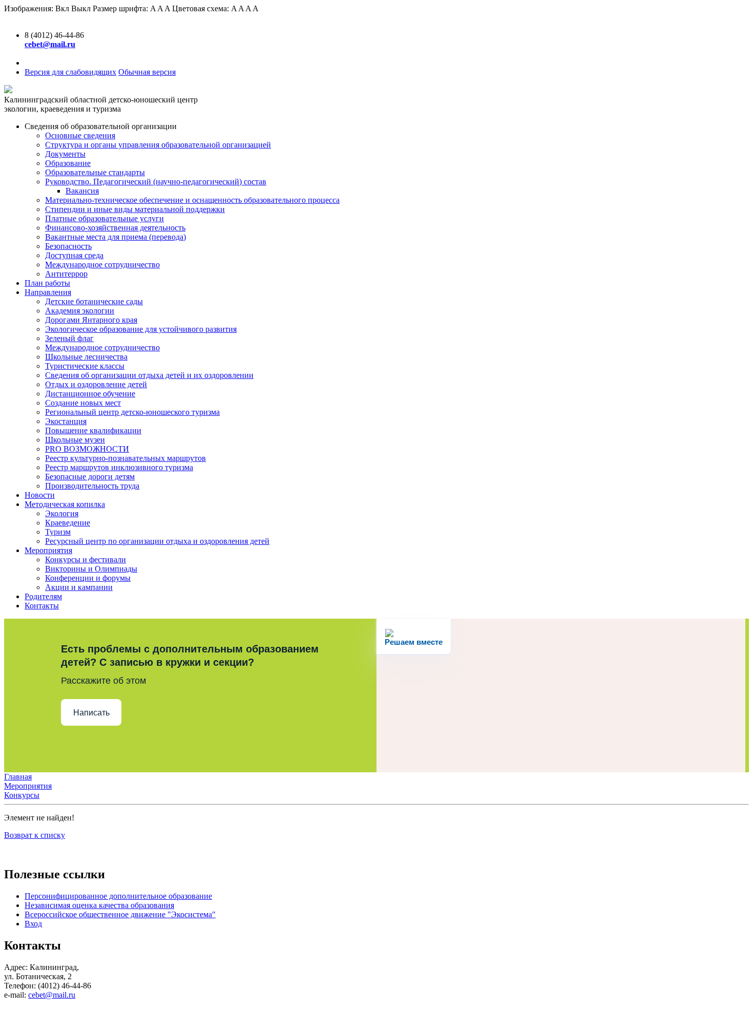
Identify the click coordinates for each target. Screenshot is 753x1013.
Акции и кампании (79, 587)
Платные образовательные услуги (104, 218)
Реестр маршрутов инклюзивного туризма (119, 467)
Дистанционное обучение (90, 393)
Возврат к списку (34, 835)
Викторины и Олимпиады (91, 568)
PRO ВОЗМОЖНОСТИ (87, 449)
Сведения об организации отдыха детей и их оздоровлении (149, 375)
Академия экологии (79, 310)
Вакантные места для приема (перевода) (115, 237)
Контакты (42, 605)
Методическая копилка (65, 504)
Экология (61, 513)
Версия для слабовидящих (70, 72)
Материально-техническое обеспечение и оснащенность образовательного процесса (192, 200)
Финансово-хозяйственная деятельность (115, 227)
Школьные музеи (75, 439)
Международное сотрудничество (102, 264)
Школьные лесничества (86, 356)
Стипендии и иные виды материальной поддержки (135, 209)
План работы (47, 283)
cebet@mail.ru (51, 994)
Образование (68, 163)
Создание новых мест (83, 402)
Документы (65, 154)
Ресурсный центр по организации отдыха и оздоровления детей (157, 541)
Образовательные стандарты (95, 172)
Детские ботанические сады (94, 301)
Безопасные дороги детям (90, 476)
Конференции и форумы (88, 578)
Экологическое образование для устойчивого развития (141, 329)
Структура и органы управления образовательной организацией (158, 144)
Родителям (43, 596)
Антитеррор (66, 273)
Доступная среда (74, 255)
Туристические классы (84, 366)
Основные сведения (80, 135)
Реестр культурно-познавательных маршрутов (125, 458)
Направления (48, 292)
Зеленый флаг (69, 338)
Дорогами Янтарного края (91, 319)
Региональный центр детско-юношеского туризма (132, 412)
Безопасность (68, 246)
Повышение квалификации (93, 430)
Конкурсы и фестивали (85, 559)
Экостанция (66, 421)
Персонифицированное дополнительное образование (118, 896)
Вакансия (82, 190)
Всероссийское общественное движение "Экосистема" (120, 914)
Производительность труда (92, 485)
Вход (33, 923)
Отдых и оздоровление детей (96, 384)
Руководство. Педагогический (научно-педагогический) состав (155, 181)
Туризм (58, 531)
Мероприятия (48, 550)
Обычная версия (147, 72)
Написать (91, 712)
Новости (40, 495)
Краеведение (67, 522)
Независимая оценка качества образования (99, 905)
